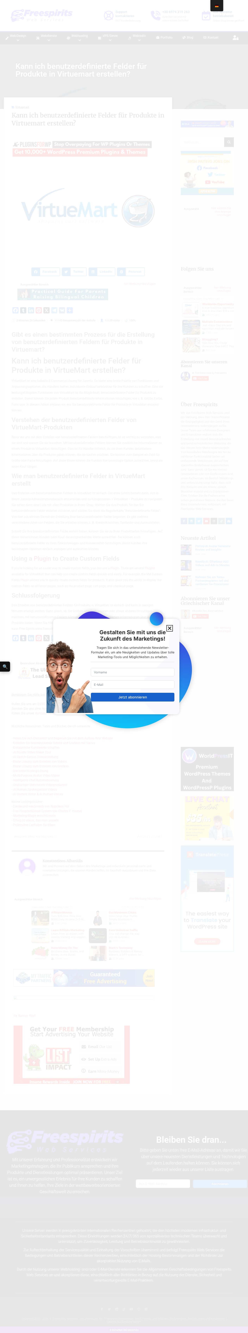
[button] (169, 628)
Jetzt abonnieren (132, 697)
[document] (124, 666)
